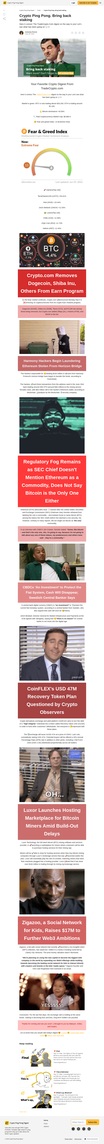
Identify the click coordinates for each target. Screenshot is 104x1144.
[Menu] (100, 2)
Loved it (64, 1033)
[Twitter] (73, 1129)
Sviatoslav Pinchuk (31, 32)
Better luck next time (55, 1036)
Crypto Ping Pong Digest (26, 10)
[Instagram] (84, 1129)
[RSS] (89, 1129)
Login (73, 3)
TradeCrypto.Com (43, 94)
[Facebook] (78, 1129)
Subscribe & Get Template (88, 3)
